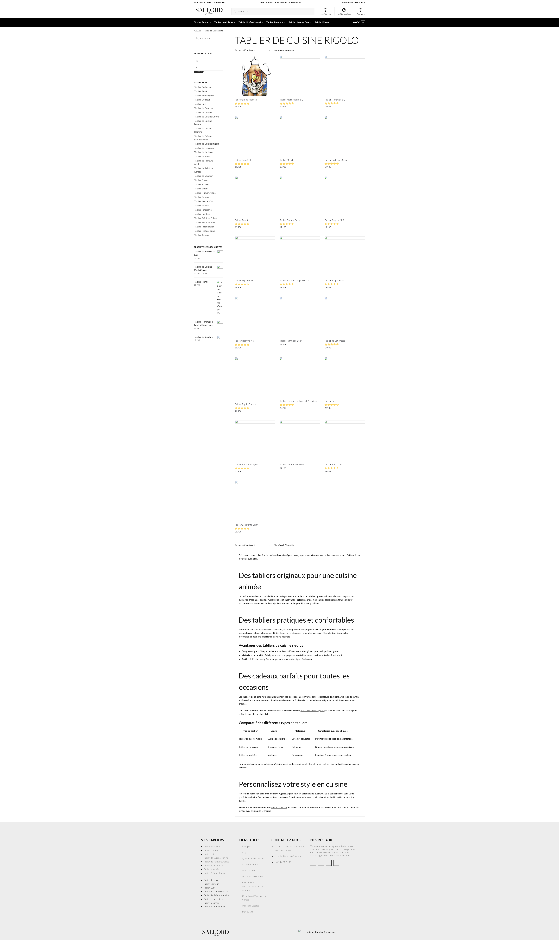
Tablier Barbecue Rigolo (246, 464)
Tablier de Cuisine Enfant (206, 116)
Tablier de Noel (202, 156)
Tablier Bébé (200, 91)
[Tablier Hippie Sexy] (345, 257)
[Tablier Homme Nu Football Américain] (300, 377)
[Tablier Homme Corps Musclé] (300, 257)
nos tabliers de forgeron (312, 710)
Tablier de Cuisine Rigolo (206, 143)
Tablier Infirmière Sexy (291, 340)
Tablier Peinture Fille (204, 222)
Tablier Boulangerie (204, 95)
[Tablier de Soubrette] (345, 317)
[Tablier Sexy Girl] (255, 136)
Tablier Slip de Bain (244, 280)
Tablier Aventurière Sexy (292, 464)
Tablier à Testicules (334, 464)
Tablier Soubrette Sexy (246, 524)
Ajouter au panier (255, 113)
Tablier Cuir (200, 103)
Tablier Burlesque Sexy (336, 159)
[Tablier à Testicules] (345, 441)
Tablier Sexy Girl (243, 159)
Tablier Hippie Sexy (334, 280)
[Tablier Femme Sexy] (300, 196)
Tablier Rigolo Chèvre (245, 404)
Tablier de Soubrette (335, 340)
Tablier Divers (201, 180)
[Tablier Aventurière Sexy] (300, 441)
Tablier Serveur (201, 235)
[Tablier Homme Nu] (255, 317)
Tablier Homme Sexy (335, 99)
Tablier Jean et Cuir (203, 201)
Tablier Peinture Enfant (205, 218)
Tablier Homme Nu (244, 340)
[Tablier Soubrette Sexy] (255, 501)
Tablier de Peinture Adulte (216, 861)
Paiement (360, 14)
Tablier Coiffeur (202, 99)
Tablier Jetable (201, 205)
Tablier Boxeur (332, 400)
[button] (242, 103)
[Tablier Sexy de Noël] (345, 196)
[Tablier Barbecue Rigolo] (255, 441)
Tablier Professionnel (204, 230)
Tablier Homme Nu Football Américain (299, 400)
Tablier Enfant (201, 188)
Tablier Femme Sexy (290, 220)
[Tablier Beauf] (255, 196)
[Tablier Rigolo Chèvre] (255, 379)
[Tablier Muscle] (300, 136)
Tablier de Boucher (203, 108)
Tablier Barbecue (202, 87)
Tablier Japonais (202, 197)
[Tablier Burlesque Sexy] (345, 136)
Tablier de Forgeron (204, 147)
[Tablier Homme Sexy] (345, 76)
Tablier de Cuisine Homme (216, 857)
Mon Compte (325, 14)
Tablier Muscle (287, 159)
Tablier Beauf (241, 220)
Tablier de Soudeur (203, 175)
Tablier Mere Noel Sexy (291, 99)
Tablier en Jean (201, 184)
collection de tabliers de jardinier (319, 763)
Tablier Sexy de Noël (335, 220)
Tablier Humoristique (205, 192)
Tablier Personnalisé (204, 226)
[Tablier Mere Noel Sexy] (300, 76)
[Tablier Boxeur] (345, 377)
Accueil (197, 30)
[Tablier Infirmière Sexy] (300, 317)
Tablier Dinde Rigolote (246, 99)
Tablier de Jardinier (203, 152)
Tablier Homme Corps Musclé (294, 280)
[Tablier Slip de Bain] (255, 257)
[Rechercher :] (208, 38)
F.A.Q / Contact (344, 14)
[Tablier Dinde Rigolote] (255, 76)
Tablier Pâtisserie (203, 209)
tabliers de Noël (279, 807)
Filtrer (199, 72)
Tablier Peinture (202, 213)
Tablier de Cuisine (203, 112)
